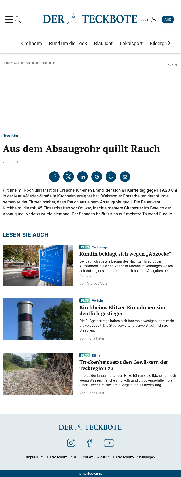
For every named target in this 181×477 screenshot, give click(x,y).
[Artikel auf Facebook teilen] (54, 176)
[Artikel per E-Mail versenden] (125, 176)
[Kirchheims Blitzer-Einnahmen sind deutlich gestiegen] (38, 319)
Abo (167, 19)
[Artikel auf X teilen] (68, 176)
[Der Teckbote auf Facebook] (89, 442)
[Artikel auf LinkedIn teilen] (82, 176)
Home (6, 63)
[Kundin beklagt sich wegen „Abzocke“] (38, 264)
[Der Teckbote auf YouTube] (109, 442)
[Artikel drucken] (111, 176)
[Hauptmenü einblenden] (10, 19)
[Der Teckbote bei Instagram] (71, 442)
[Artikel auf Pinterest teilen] (96, 176)
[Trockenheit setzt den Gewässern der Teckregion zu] (38, 373)
